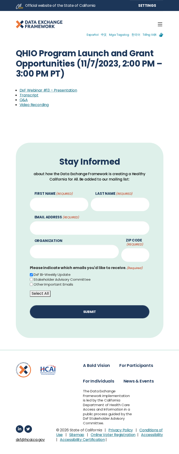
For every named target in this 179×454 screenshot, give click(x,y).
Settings (147, 5)
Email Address (56, 217)
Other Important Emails (53, 284)
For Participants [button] (136, 365)
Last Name (114, 194)
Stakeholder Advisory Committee (62, 279)
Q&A (24, 100)
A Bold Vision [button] (96, 365)
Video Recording (34, 104)
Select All (40, 293)
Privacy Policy (120, 430)
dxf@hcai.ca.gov (29, 439)
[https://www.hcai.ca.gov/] (48, 370)
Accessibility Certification (82, 439)
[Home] (39, 24)
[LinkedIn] (19, 429)
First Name (53, 194)
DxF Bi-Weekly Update (52, 274)
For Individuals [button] (98, 381)
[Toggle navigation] (160, 24)
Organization (48, 241)
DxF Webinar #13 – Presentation (48, 90)
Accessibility (152, 434)
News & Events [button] (139, 381)
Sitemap (76, 434)
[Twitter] (28, 429)
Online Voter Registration (113, 434)
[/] (23, 369)
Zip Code (134, 242)
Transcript (29, 95)
